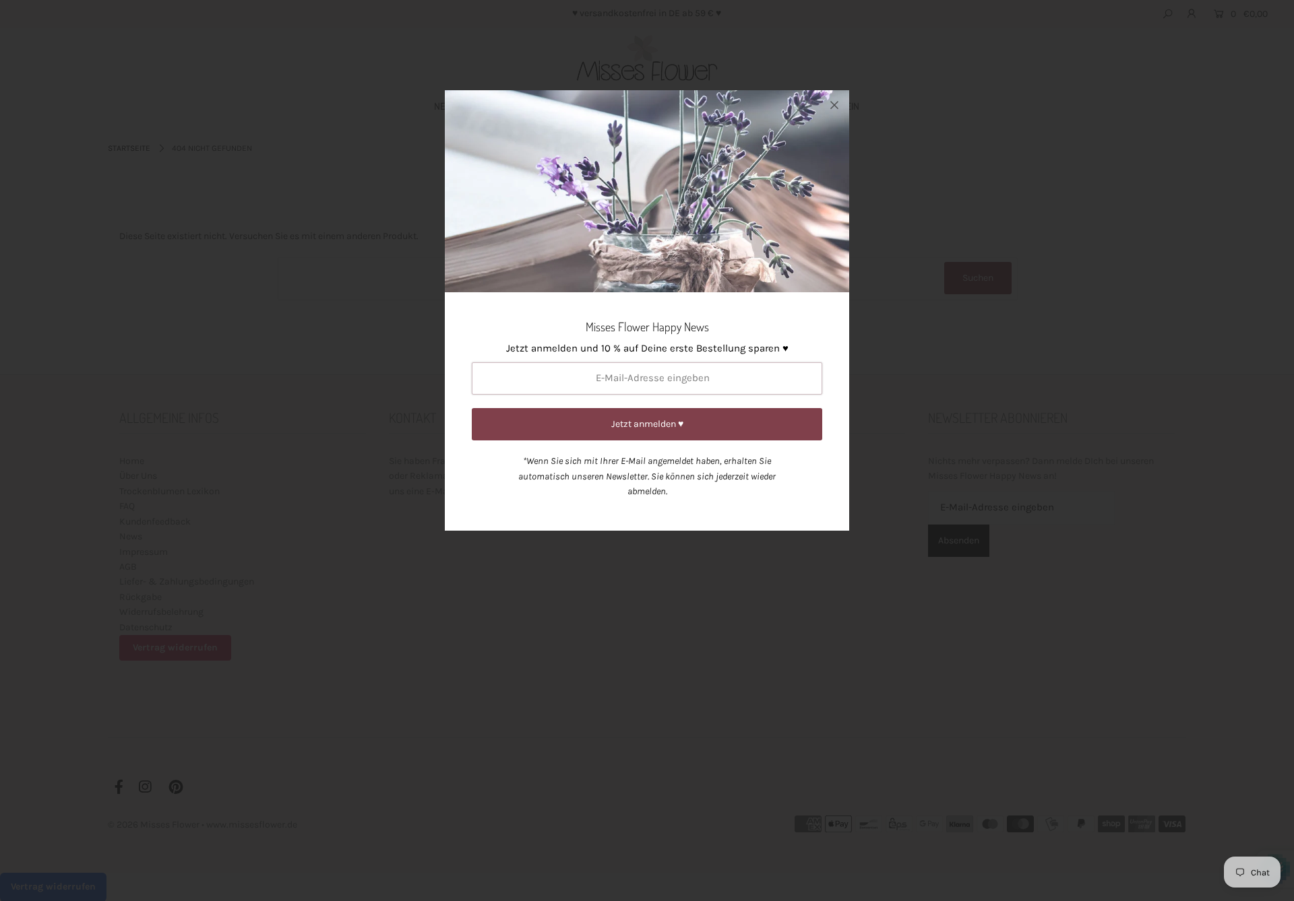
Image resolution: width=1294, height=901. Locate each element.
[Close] (834, 105)
